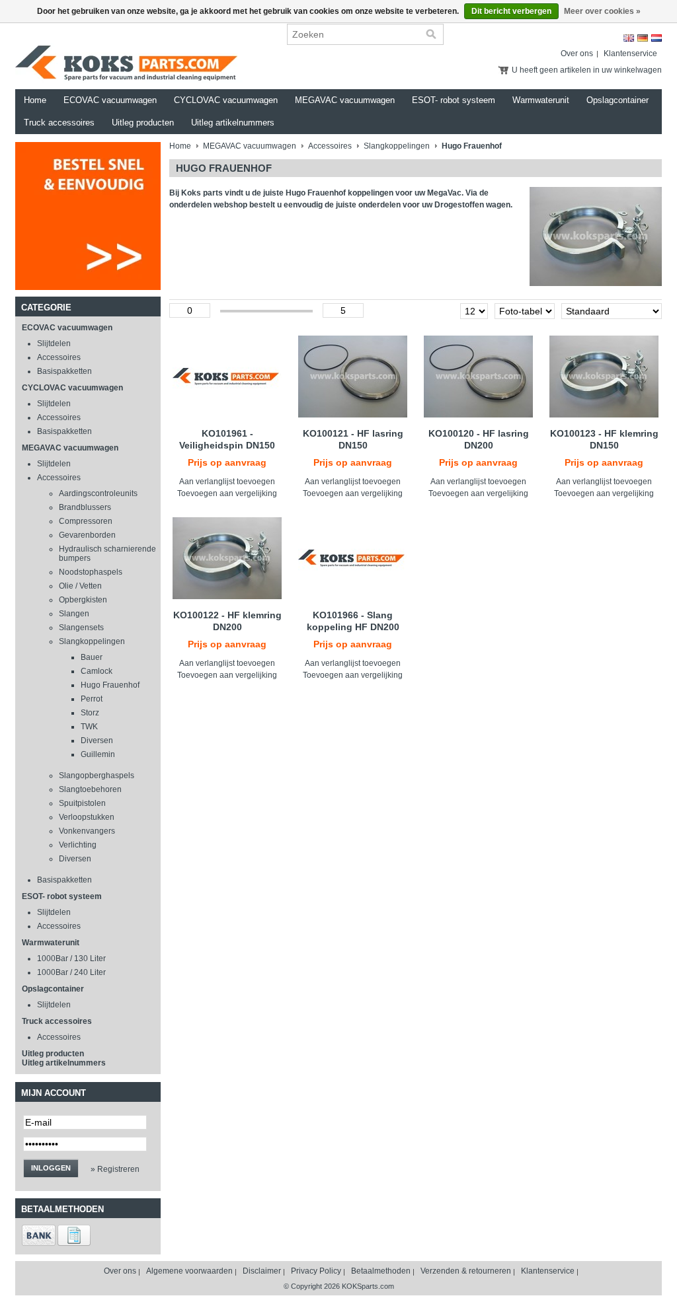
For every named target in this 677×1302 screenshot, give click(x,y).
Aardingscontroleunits (98, 493)
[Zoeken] (431, 34)
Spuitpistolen (82, 803)
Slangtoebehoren (90, 789)
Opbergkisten (83, 599)
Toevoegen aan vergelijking (227, 493)
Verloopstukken (86, 817)
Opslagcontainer (617, 100)
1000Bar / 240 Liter (71, 972)
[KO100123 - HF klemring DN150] (604, 376)
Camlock (96, 671)
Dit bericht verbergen (511, 11)
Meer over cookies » (602, 11)
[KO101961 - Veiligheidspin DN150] (227, 376)
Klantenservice (630, 53)
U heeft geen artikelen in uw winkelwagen (587, 70)
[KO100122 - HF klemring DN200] (227, 558)
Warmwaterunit (540, 100)
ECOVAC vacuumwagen (110, 100)
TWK (89, 726)
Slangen (74, 613)
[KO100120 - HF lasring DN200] (478, 376)
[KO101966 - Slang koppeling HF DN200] (353, 558)
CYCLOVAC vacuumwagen (226, 100)
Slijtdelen (54, 343)
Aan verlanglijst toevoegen (227, 481)
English (628, 38)
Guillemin (98, 754)
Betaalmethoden (381, 1271)
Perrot (91, 699)
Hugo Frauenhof (110, 685)
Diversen (97, 740)
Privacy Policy (316, 1271)
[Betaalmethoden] (39, 1243)
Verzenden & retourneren (465, 1271)
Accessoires (59, 357)
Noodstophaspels (90, 572)
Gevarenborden (87, 535)
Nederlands (656, 38)
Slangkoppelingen (92, 641)
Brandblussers (85, 507)
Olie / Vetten (80, 586)
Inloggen (51, 1168)
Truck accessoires (59, 122)
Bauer (91, 657)
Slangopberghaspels (96, 775)
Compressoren (85, 521)
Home (35, 100)
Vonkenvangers (87, 831)
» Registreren (115, 1169)
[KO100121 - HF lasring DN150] (353, 376)
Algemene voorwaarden (189, 1271)
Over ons (577, 53)
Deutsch (642, 38)
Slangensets (81, 627)
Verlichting (78, 845)
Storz (90, 712)
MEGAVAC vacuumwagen (345, 100)
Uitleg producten (143, 122)
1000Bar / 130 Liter (71, 958)
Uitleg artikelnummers (232, 122)
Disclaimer (262, 1271)
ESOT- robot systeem (453, 100)
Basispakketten (64, 371)
